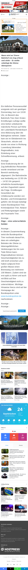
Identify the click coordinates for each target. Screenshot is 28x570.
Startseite (8, 561)
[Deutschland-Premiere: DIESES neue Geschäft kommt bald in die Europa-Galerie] (21, 375)
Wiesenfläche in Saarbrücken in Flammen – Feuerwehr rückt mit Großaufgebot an (17, 469)
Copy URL (22, 310)
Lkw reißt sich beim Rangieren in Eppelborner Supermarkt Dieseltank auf (7, 381)
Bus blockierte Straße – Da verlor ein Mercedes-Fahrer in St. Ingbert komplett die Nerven (13, 326)
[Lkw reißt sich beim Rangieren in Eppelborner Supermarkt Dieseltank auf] (7, 375)
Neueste (21, 445)
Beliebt (6, 445)
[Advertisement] (14, 91)
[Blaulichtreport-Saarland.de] (14, 14)
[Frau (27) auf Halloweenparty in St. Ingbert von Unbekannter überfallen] (7, 491)
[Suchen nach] (26, 14)
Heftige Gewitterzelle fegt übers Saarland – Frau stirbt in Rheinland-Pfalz (21, 397)
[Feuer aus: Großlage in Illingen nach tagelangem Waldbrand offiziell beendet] (7, 391)
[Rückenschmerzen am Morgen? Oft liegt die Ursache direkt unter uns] (5, 457)
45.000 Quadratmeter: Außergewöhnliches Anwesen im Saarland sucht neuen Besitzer (17, 451)
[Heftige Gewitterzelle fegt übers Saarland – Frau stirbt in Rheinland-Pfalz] (21, 391)
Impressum (13, 561)
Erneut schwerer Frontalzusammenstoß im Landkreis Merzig (6, 514)
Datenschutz (18, 561)
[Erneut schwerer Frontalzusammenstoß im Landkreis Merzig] (7, 508)
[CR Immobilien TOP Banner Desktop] (14, 6)
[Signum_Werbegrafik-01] (14, 26)
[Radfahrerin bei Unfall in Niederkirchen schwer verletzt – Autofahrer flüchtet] (21, 490)
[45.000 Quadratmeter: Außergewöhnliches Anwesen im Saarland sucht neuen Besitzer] (5, 451)
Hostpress (14, 559)
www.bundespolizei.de (11, 296)
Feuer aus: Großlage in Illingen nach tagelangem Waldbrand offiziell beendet (7, 397)
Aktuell (5, 320)
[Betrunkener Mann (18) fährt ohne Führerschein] (21, 509)
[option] (14, 323)
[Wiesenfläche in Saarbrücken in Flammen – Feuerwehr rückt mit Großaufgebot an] (5, 469)
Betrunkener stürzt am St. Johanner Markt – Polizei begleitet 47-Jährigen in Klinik (18, 463)
